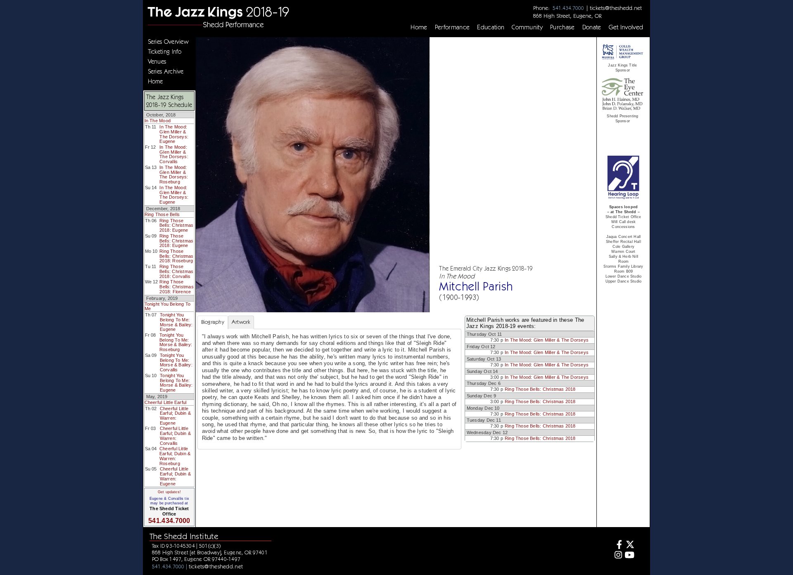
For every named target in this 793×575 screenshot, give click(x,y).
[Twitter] (629, 545)
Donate (591, 27)
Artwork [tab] (241, 322)
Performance (452, 27)
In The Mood (158, 120)
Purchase (562, 27)
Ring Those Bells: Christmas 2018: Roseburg (176, 256)
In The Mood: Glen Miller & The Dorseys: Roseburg (173, 174)
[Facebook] (617, 545)
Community (527, 27)
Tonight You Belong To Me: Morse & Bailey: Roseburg (175, 342)
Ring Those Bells (162, 214)
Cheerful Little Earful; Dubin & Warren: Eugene (175, 415)
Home (419, 27)
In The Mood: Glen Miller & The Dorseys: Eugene (173, 134)
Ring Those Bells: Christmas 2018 (540, 389)
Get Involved (626, 27)
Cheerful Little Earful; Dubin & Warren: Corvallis (175, 435)
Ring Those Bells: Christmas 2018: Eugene (176, 225)
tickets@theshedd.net (616, 8)
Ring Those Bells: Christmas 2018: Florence (176, 286)
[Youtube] (629, 556)
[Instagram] (617, 556)
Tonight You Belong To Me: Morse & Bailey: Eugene (176, 322)
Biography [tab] (212, 322)
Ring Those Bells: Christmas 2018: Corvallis (176, 271)
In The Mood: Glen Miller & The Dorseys (547, 339)
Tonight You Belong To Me (167, 306)
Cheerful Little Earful (166, 402)
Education (490, 27)
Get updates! (169, 492)
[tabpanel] (329, 389)
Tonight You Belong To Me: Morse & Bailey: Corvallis (176, 362)
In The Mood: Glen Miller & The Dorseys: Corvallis (173, 154)
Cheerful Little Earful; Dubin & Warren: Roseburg (174, 456)
